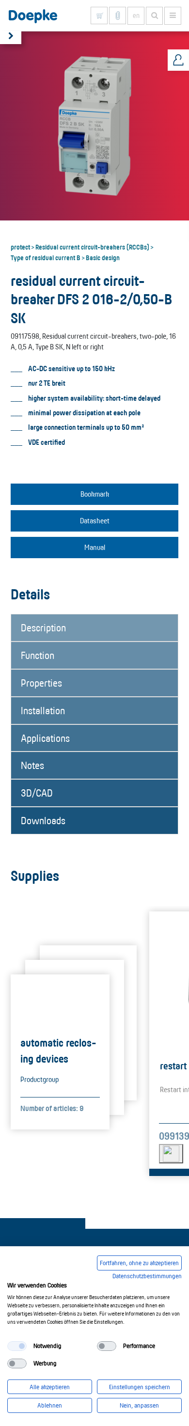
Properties (41, 682)
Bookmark (94, 494)
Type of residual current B (45, 257)
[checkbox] (17, 1346)
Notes (32, 765)
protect (20, 246)
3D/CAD (37, 792)
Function (37, 655)
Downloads (43, 820)
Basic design (103, 257)
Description (43, 627)
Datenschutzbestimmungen (147, 1276)
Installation (43, 710)
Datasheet (95, 520)
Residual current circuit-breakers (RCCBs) (92, 246)
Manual (94, 547)
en (136, 15)
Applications (45, 738)
